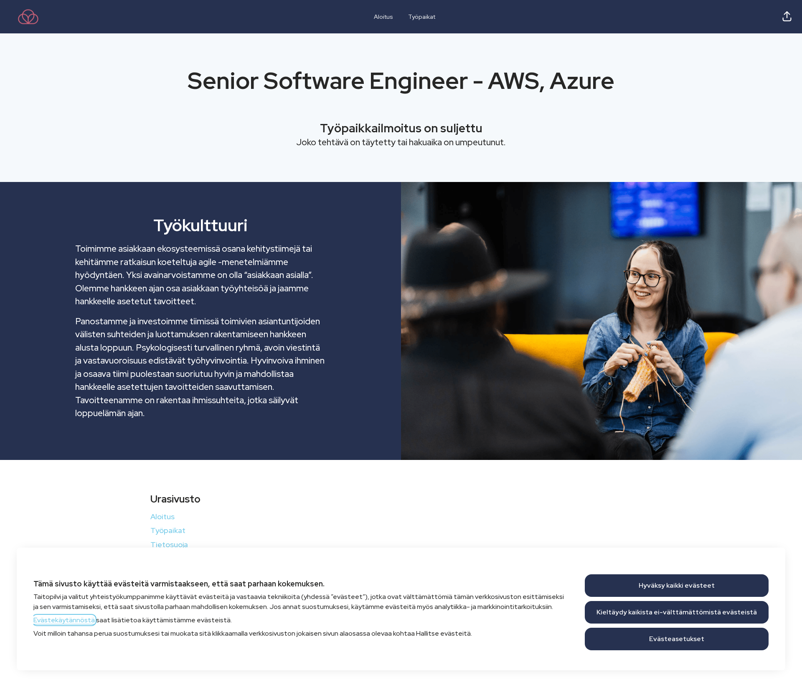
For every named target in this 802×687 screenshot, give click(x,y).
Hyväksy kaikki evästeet (677, 585)
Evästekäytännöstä (64, 620)
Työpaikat (421, 16)
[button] (787, 16)
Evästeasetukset (676, 638)
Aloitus (383, 16)
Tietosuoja (169, 544)
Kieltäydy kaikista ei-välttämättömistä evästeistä (676, 612)
